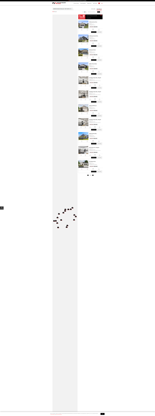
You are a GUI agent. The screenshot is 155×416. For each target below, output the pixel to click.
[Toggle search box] (99, 3)
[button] (58, 227)
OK (102, 413)
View (99, 32)
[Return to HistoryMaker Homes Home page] (59, 3)
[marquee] (77, 0)
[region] (77, 0)
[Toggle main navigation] (102, 3)
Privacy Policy (52, 414)
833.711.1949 (95, 3)
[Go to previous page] (88, 175)
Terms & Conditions (59, 414)
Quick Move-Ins (99, 8)
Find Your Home (76, 3)
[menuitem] (98, 12)
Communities (93, 8)
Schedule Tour (94, 32)
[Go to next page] (92, 175)
